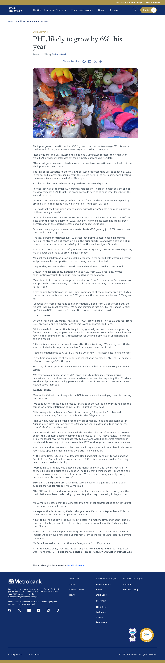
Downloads (101, 622)
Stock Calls (101, 594)
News (101, 10)
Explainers (101, 606)
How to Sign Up (153, 2)
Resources (114, 10)
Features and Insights (82, 10)
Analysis (127, 584)
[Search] (135, 10)
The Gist (37, 10)
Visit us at (129, 2)
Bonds (99, 589)
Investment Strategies (55, 10)
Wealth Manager (77, 589)
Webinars (101, 612)
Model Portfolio (103, 584)
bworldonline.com (75, 565)
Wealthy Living (130, 589)
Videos (99, 617)
